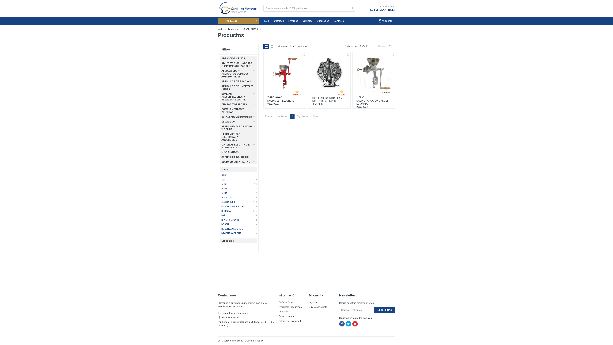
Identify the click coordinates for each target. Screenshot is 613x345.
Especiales (227, 240)
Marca (224, 169)
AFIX (223, 184)
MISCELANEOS (250, 29)
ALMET (225, 188)
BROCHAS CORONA (231, 233)
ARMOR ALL (227, 197)
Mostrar (382, 46)
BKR (223, 215)
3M (223, 179)
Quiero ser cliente (318, 307)
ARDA (224, 193)
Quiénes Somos (287, 302)
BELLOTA (226, 211)
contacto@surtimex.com (235, 313)
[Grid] (266, 46)
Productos (231, 20)
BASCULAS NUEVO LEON (233, 206)
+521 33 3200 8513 (381, 10)
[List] (272, 46)
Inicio (220, 29)
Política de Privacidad (290, 321)
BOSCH (225, 224)
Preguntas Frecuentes (290, 307)
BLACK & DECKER (230, 220)
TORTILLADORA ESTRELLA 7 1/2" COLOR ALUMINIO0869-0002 (327, 101)
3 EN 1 (224, 175)
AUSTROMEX (228, 202)
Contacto (283, 311)
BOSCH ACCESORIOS (232, 229)
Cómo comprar (287, 316)
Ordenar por (351, 46)
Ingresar (313, 302)
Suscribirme (385, 309)
